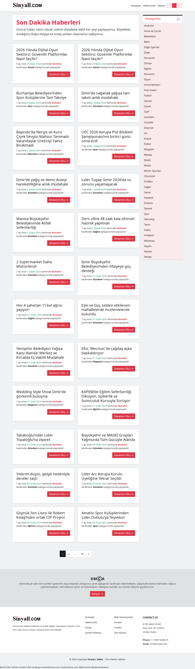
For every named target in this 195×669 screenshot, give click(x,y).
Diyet (147, 52)
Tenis (147, 224)
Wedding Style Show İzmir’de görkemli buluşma (41, 394)
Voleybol (149, 235)
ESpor (147, 79)
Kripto (147, 138)
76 (82, 553)
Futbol (147, 95)
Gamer (148, 101)
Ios (146, 133)
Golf (146, 111)
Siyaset (148, 208)
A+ (179, 5)
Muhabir (57, 63)
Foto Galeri (150, 90)
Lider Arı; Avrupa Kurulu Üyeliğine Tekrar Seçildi (102, 476)
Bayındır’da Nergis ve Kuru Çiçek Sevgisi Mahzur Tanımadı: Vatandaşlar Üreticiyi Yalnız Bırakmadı (42, 138)
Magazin (98, 361)
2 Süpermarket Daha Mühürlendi (34, 264)
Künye (88, 628)
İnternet (149, 128)
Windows (149, 240)
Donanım (149, 58)
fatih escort (85, 667)
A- (170, 5)
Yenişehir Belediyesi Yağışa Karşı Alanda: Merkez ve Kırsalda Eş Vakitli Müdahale (40, 353)
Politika (148, 181)
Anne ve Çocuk (152, 31)
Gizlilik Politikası (93, 633)
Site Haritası (120, 633)
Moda (147, 165)
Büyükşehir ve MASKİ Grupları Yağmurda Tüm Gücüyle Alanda (108, 437)
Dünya (148, 63)
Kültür (147, 144)
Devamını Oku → (58, 74)
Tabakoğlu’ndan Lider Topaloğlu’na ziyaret (34, 437)
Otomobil (149, 176)
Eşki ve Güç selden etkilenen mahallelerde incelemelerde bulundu (106, 310)
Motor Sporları (152, 170)
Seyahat (148, 197)
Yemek (148, 256)
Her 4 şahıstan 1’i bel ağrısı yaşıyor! (39, 307)
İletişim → (97, 594)
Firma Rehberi (152, 84)
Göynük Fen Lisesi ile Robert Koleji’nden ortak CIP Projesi (40, 515)
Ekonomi (33, 153)
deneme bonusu (99, 667)
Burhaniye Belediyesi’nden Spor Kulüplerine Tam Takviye (41, 95)
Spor (30, 106)
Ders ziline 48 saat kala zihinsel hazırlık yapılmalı (108, 220)
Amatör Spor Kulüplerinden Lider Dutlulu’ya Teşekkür (105, 515)
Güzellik (148, 122)
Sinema (148, 203)
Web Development (123, 617)
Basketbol (150, 36)
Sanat (147, 192)
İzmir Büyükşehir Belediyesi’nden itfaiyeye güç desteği (106, 266)
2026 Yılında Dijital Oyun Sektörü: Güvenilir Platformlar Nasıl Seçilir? (41, 54)
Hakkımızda (149, 5)
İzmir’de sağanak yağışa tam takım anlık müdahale (106, 95)
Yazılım (148, 251)
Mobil (147, 160)
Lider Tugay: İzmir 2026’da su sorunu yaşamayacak (106, 182)
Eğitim (97, 409)
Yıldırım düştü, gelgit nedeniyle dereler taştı (43, 476)
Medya (148, 154)
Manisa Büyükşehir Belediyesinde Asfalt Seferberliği (33, 223)
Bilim (147, 42)
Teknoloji (149, 219)
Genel (31, 67)
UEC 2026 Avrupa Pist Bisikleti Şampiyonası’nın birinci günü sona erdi (107, 136)
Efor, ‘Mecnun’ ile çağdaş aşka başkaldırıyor (107, 350)
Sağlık (96, 231)
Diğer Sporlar (152, 47)
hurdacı (118, 622)
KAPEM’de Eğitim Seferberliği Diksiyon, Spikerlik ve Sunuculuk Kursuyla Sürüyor (106, 396)
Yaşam (148, 246)
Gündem (70, 29)
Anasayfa (135, 5)
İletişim (161, 5)
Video (147, 230)
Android (148, 25)
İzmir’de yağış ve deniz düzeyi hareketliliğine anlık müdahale (42, 182)
